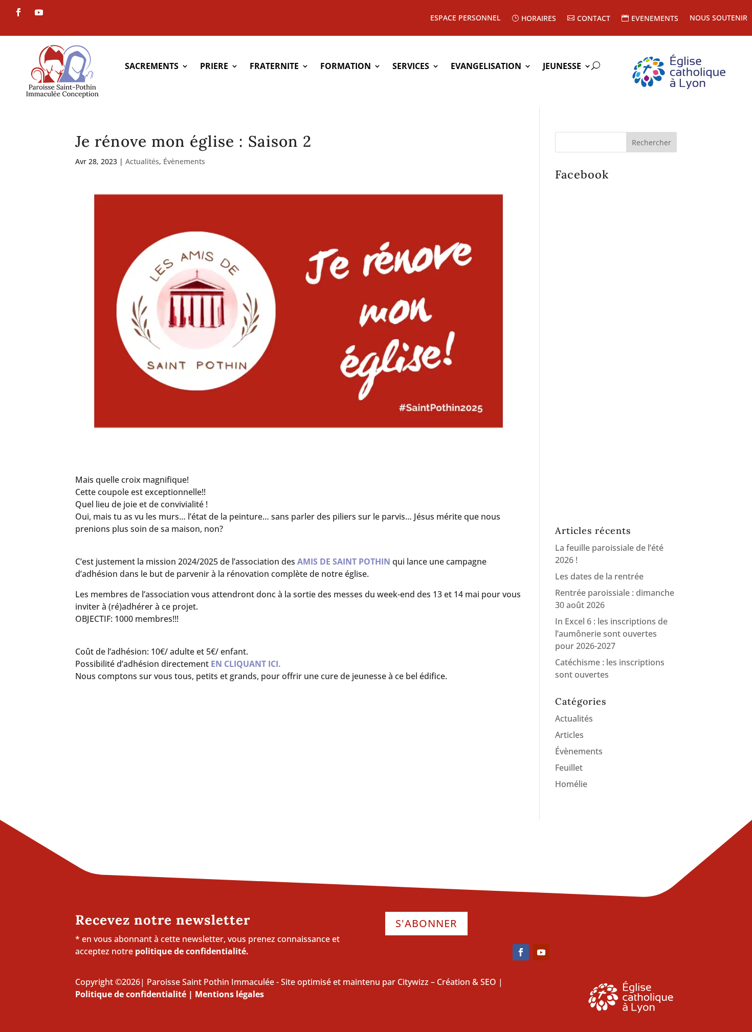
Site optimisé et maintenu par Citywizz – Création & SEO (388, 982)
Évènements (184, 161)
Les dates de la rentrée (599, 576)
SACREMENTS (152, 67)
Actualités (142, 161)
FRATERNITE (274, 67)
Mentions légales (229, 994)
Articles (569, 735)
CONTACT (593, 18)
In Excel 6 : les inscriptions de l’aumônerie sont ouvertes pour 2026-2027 (611, 634)
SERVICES (410, 67)
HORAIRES (538, 18)
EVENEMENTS (654, 18)
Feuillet (569, 767)
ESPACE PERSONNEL (465, 18)
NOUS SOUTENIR (718, 18)
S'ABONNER (426, 923)
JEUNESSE (562, 67)
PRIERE (214, 67)
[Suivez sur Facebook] (18, 12)
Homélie (571, 784)
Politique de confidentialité (130, 994)
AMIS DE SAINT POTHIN (343, 561)
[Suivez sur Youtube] (39, 12)
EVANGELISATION (486, 67)
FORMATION (345, 67)
